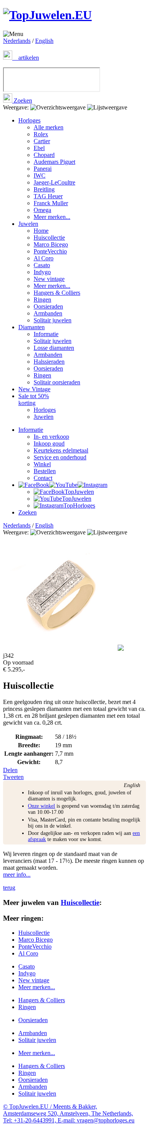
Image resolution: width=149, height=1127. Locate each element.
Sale (33, 399)
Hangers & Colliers (57, 292)
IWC (39, 175)
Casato (42, 265)
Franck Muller (51, 203)
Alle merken (48, 127)
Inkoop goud (49, 443)
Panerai (43, 168)
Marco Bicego (51, 244)
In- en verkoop (51, 436)
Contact (43, 478)
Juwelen (28, 223)
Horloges (29, 120)
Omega (42, 210)
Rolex (41, 134)
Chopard (44, 155)
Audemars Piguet (54, 161)
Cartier (42, 141)
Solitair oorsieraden (57, 382)
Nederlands (17, 41)
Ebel (39, 148)
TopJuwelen (79, 491)
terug (9, 887)
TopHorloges (79, 505)
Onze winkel (41, 806)
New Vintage (34, 389)
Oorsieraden (48, 306)
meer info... (17, 874)
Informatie (46, 334)
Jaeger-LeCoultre (54, 182)
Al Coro (43, 258)
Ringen (42, 299)
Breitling (44, 189)
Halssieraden (49, 361)
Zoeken (22, 100)
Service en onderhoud (60, 457)
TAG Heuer (48, 196)
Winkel (42, 464)
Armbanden (48, 313)
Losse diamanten (54, 348)
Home (41, 230)
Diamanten (31, 327)
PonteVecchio (50, 251)
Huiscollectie (49, 237)
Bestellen (45, 471)
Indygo (42, 272)
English (44, 41)
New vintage (49, 279)
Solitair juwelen (52, 320)
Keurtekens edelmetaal (61, 450)
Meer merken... (52, 217)
